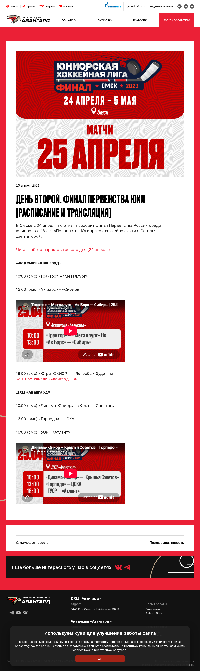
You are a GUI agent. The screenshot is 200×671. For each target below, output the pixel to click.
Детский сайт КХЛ (135, 6)
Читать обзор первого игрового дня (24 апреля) (63, 249)
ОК (100, 659)
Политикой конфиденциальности (146, 646)
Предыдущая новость (167, 542)
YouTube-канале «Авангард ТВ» (46, 379)
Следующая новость (32, 542)
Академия (69, 19)
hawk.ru (14, 6)
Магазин (68, 6)
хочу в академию (176, 19)
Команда (105, 19)
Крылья (31, 6)
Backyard (140, 19)
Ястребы (50, 6)
